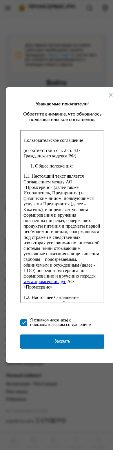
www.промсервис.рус (44, 281)
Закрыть (62, 341)
